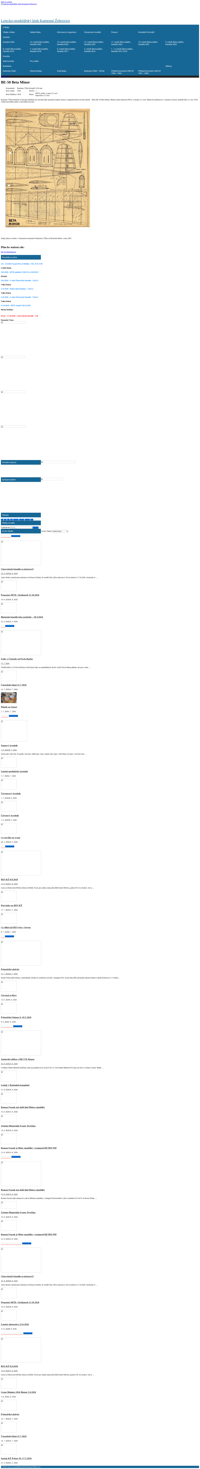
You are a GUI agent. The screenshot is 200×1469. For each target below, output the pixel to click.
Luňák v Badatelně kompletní (15, 1085)
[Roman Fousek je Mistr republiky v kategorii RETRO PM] (9, 1143)
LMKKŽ (27, 519)
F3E (11, 519)
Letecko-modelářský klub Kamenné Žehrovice (35, 21)
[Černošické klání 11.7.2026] (9, 680)
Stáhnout (12, 252)
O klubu (6, 27)
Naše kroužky (8, 61)
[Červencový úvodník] (9, 789)
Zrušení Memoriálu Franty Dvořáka (18, 1126)
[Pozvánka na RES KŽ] (9, 901)
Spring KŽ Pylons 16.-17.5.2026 (16, 1458)
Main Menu (5, 77)
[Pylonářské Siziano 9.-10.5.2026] (9, 1013)
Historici (16, 519)
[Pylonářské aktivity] (21, 965)
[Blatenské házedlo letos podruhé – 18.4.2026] (9, 613)
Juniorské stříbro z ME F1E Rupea (17, 1059)
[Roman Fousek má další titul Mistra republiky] (9, 1103)
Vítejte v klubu (9, 32)
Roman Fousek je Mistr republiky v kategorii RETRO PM (28, 1148)
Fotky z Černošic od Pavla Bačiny (17, 659)
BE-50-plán (5, 252)
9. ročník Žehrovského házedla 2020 (174, 43)
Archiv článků (46, 531)
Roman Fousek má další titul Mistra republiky (23, 1107)
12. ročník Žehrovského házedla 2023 (93, 43)
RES (31, 519)
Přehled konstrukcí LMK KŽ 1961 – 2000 (149, 72)
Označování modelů (92, 32)
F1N (8, 519)
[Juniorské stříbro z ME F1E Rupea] (21, 1055)
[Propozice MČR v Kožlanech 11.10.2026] (9, 591)
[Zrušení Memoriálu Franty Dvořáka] (9, 1121)
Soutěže (6, 37)
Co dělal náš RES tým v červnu (16, 927)
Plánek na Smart (9, 707)
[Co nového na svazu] (9, 833)
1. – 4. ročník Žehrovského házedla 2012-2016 (122, 50)
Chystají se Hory (9, 995)
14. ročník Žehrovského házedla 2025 (39, 43)
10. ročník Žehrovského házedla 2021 (148, 43)
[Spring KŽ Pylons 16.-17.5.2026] (9, 1454)
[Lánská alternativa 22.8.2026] (9, 1320)
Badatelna (7, 66)
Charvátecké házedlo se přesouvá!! (17, 569)
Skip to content (6, 2)
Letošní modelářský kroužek (14, 771)
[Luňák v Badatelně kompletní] (9, 1081)
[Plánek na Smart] (9, 702)
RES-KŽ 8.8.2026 (9, 879)
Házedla (21, 519)
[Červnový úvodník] (9, 811)
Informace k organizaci (66, 32)
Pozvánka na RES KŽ (11, 905)
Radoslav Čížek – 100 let (94, 71)
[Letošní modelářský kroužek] (9, 767)
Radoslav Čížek (9, 71)
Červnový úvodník (10, 815)
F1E (2, 519)
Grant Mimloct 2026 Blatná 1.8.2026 (18, 1392)
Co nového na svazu (10, 837)
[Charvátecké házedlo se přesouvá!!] (21, 565)
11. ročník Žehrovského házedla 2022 (120, 43)
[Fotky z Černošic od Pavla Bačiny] (21, 655)
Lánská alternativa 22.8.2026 (15, 1324)
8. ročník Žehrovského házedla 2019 (12, 50)
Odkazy (168, 66)
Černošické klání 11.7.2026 (14, 685)
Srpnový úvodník (9, 745)
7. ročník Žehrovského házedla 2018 (39, 50)
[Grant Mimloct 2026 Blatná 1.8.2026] (9, 1388)
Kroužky (6, 56)
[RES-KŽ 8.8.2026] (21, 875)
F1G (5, 519)
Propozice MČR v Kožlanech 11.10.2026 (20, 595)
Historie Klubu (36, 71)
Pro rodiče (34, 61)
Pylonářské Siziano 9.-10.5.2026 (16, 1017)
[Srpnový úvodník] (14, 741)
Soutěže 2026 (8, 42)
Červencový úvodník (11, 793)
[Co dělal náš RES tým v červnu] (9, 923)
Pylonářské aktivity (10, 969)
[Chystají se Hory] (9, 991)
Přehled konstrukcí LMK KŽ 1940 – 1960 (122, 72)
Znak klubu (61, 71)
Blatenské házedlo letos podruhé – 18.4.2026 (22, 617)
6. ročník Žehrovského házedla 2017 (66, 50)
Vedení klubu (35, 32)
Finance (114, 32)
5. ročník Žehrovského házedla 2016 (93, 50)
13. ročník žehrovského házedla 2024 (66, 43)
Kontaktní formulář (146, 32)
